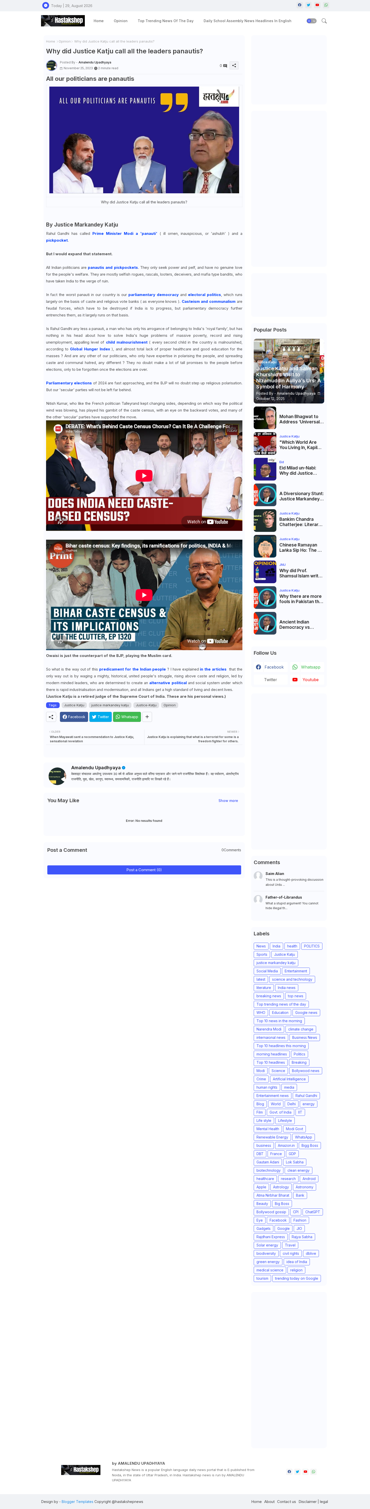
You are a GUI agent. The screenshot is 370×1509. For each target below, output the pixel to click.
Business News (304, 1037)
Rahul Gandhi (306, 1095)
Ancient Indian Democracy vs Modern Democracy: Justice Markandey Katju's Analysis (300, 624)
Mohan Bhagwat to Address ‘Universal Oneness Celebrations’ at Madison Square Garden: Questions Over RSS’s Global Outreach (299, 419)
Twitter (270, 679)
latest (260, 979)
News (261, 946)
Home (99, 21)
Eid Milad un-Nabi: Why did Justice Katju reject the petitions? (297, 470)
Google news (306, 1012)
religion (296, 1270)
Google (283, 1228)
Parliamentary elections (69, 383)
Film (259, 1112)
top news (295, 996)
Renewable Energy (272, 1137)
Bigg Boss (310, 1145)
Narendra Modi (268, 1029)
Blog (260, 1104)
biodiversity (266, 1253)
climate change (300, 1029)
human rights (266, 1087)
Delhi (291, 1104)
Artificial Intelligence (289, 1079)
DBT (260, 1154)
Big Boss (282, 1203)
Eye (259, 1220)
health (292, 946)
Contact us (286, 1501)
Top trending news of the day (166, 21)
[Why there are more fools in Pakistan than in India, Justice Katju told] (265, 597)
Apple (261, 1187)
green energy (268, 1262)
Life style (263, 1120)
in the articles (213, 669)
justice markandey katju (110, 705)
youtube (311, 679)
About (269, 1501)
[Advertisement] (291, 69)
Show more (228, 800)
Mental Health (267, 1129)
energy (309, 1104)
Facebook (278, 1220)
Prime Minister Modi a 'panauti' (124, 233)
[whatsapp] (326, 5)
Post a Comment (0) (144, 869)
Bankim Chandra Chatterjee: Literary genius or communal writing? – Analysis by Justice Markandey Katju (300, 522)
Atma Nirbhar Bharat (272, 1195)
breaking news (268, 996)
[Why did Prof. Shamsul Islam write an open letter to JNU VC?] (265, 572)
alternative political (168, 682)
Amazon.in (286, 1145)
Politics (299, 1054)
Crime (261, 1079)
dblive (311, 1253)
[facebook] (300, 5)
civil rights (291, 1253)
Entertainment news (272, 1095)
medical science (269, 1270)
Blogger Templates (77, 1501)
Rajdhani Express (270, 1237)
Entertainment (296, 971)
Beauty (262, 1203)
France (276, 1154)
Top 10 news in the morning (279, 1021)
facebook (274, 667)
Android (309, 1178)
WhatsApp (303, 1137)
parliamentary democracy (153, 294)
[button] (312, 20)
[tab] (99, 20)
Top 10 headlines (270, 1062)
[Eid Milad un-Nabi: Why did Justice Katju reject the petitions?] (265, 469)
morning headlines (271, 1054)
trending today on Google (296, 1278)
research (288, 1178)
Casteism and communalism (209, 301)
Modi (260, 1071)
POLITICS (312, 946)
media (289, 1087)
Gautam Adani (267, 1162)
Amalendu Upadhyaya (96, 767)
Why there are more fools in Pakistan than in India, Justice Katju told (301, 599)
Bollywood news (305, 1071)
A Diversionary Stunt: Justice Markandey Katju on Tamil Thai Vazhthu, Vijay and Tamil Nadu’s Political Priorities (301, 496)
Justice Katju (74, 705)
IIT (300, 1112)
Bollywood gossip (271, 1212)
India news (286, 987)
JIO (299, 1228)
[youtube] (317, 5)
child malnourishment (125, 342)
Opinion (121, 21)
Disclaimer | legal (313, 1501)
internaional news (270, 1037)
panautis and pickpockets (112, 267)
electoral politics (204, 294)
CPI (296, 1212)
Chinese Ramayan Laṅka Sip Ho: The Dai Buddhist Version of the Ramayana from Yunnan (301, 547)
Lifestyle (285, 1120)
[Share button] (147, 717)
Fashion (299, 1220)
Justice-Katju (146, 705)
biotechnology (268, 1170)
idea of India (296, 1262)
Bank (300, 1195)
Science (278, 1071)
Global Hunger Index (90, 349)
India (276, 946)
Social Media (267, 971)
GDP (292, 1154)
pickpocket (57, 240)
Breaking (299, 1062)
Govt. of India (280, 1112)
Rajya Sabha (302, 1237)
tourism (262, 1278)
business (263, 1145)
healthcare (265, 1178)
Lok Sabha (295, 1162)
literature (263, 987)
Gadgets (263, 1228)
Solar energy (267, 1245)
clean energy (298, 1170)
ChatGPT (312, 1212)
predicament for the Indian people (132, 669)
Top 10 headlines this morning (281, 1046)
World (276, 1104)
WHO (260, 1012)
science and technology (292, 979)
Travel (290, 1245)
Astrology (281, 1187)
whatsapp (310, 667)
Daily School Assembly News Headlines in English (247, 21)
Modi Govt (294, 1129)
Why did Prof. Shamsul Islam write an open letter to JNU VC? (301, 573)
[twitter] (308, 5)
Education (280, 1012)
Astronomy (304, 1187)
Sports (261, 954)
